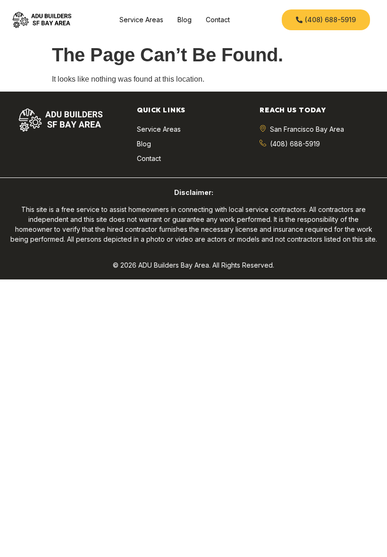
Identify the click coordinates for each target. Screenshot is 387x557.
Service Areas (141, 20)
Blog (184, 20)
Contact (218, 20)
